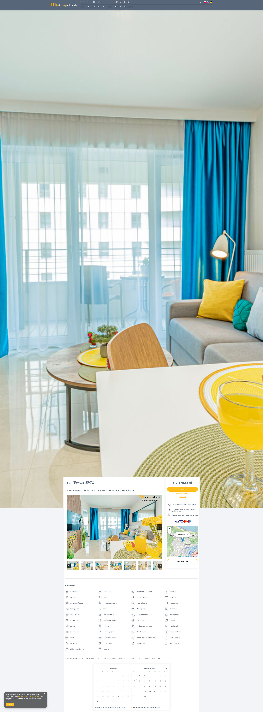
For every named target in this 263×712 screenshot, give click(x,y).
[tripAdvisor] (125, 2)
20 (165, 686)
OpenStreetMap (187, 556)
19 (160, 686)
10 (150, 681)
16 (144, 686)
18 (155, 686)
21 (134, 691)
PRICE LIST (182, 497)
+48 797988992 (86, 2)
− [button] (169, 531)
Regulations (128, 7)
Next (159, 527)
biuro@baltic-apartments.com (104, 2)
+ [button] (169, 529)
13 (165, 681)
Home (82, 7)
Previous (69, 527)
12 (160, 681)
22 (139, 691)
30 (128, 696)
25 (155, 691)
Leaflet (179, 556)
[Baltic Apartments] (129, 2)
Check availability (182, 494)
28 (118, 696)
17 (150, 686)
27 (165, 691)
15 (139, 686)
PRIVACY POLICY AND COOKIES (29, 696)
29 (123, 696)
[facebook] (117, 2)
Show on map (182, 562)
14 (134, 686)
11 (155, 681)
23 (145, 691)
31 (97, 701)
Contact (118, 7)
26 (160, 691)
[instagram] (121, 2)
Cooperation (107, 7)
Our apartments (94, 7)
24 (150, 691)
